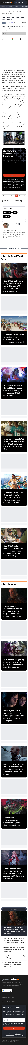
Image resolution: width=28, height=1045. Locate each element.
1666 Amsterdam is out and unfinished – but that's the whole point (13, 965)
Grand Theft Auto (18, 12)
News (3, 23)
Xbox (15, 212)
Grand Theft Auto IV (7, 13)
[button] (25, 2)
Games (3, 12)
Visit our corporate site (13, 985)
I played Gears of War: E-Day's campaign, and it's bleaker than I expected (14, 949)
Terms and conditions (8, 997)
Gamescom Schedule (13, 6)
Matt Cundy (10, 22)
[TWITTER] (19, 224)
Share (5, 39)
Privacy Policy (18, 1034)
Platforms (6, 216)
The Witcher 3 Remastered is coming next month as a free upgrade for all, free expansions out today (14, 931)
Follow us (16, 39)
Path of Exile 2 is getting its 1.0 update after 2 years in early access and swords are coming (14, 940)
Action (9, 12)
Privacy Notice (11, 182)
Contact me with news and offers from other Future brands (14, 1024)
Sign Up (14, 1028)
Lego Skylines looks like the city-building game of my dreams (15, 957)
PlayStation (7, 212)
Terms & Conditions (10, 1035)
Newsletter (23, 39)
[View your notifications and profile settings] (22, 2)
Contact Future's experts (9, 1001)
